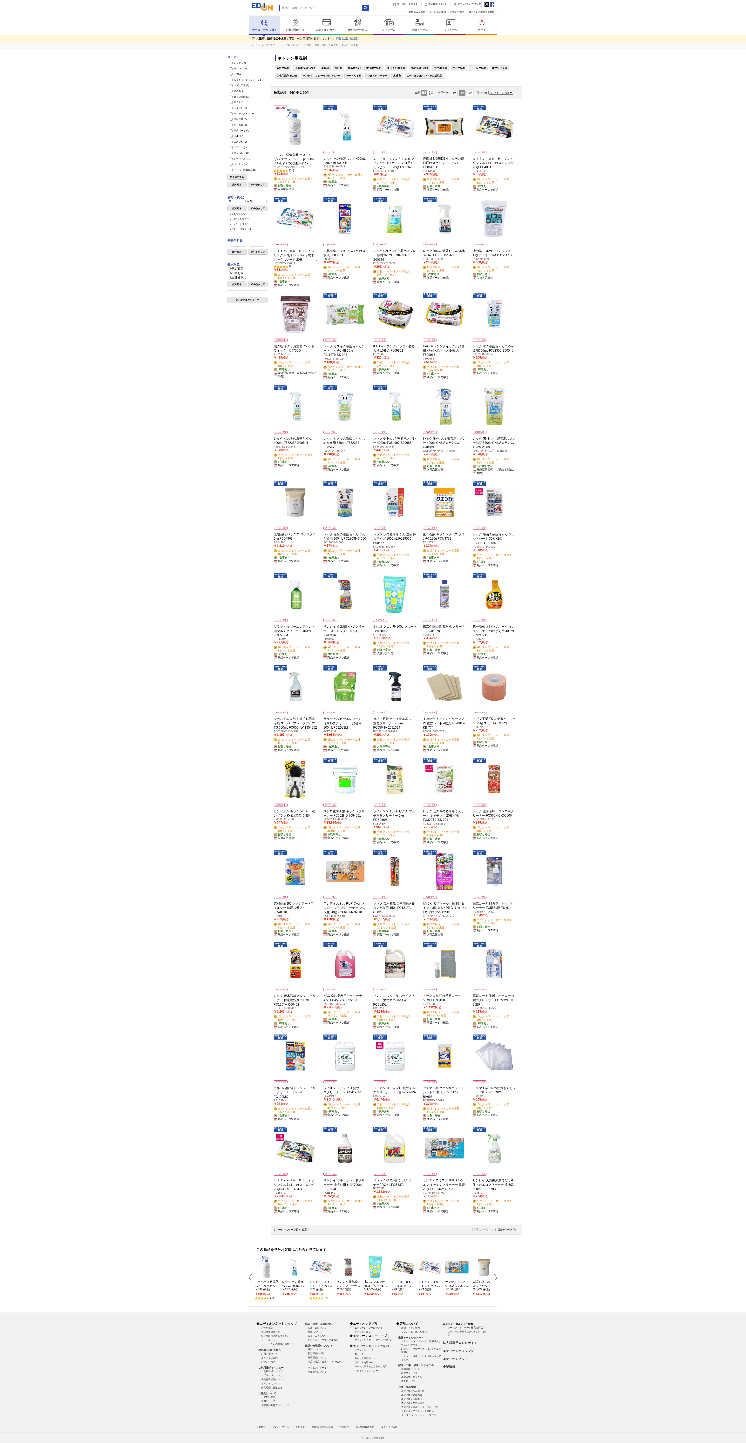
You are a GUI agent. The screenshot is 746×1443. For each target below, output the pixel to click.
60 (462, 92)
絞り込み (237, 184)
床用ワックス (499, 67)
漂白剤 (338, 67)
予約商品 (237, 268)
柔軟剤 (325, 67)
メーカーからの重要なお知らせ (277, 1344)
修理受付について (317, 1357)
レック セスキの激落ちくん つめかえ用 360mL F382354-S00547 (344, 443)
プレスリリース (281, 1427)
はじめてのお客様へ (269, 1349)
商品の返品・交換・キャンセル (324, 1361)
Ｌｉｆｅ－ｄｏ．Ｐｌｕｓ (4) (249, 79)
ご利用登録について (271, 1371)
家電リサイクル (409, 1373)
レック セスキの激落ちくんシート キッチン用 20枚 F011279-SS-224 (344, 351)
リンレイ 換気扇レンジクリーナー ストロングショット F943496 (344, 631)
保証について (315, 1349)
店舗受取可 (239, 277)
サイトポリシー (269, 1340)
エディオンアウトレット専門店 (417, 1411)
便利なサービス (357, 29)
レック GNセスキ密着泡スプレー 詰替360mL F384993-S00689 (394, 255)
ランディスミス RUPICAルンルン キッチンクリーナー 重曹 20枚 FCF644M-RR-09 (444, 1185)
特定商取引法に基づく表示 (275, 1336)
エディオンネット (455, 1358)
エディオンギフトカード (367, 1370)
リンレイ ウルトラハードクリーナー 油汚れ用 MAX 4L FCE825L (393, 1000)
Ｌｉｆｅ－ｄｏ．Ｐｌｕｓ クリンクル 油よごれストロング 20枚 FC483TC (493, 163)
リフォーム (389, 29)
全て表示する (237, 176)
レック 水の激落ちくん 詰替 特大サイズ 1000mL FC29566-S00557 (394, 539)
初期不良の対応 (316, 1353)
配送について (315, 1331)
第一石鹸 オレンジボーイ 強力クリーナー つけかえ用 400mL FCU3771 (494, 631)
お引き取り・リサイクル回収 (323, 1339)
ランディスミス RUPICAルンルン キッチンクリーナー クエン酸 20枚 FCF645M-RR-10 (344, 908)
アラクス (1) (240, 147)
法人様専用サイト (437, 4)
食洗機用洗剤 (373, 67)
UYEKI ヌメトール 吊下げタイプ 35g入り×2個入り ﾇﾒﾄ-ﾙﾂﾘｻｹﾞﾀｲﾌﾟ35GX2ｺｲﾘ (444, 908)
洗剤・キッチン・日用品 (298, 45)
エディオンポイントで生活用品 (424, 75)
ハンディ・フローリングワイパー (322, 75)
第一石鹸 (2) (240, 125)
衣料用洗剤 (283, 67)
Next (494, 1278)
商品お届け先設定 (347, 38)
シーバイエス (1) (242, 158)
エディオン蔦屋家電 (411, 1394)
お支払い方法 (268, 1397)
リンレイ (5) (240, 68)
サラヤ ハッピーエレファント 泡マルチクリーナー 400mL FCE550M (294, 631)
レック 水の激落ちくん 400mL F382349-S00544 (293, 1285)
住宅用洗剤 (440, 67)
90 (470, 92)
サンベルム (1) (241, 153)
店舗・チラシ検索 (410, 1327)
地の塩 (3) (238, 91)
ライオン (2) (240, 108)
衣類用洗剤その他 (305, 67)
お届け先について (317, 1327)
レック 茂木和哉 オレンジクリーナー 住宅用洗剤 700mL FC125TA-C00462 (295, 1000)
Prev (252, 1278)
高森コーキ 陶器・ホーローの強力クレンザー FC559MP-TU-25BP (494, 1000)
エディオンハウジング (469, 4)
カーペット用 (354, 75)
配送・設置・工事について (320, 1323)
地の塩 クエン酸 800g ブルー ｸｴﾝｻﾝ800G (375, 1285)
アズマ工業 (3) (241, 85)
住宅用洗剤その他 (287, 75)
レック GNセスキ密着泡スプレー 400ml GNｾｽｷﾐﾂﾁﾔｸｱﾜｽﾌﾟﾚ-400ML (444, 443)
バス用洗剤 (459, 67)
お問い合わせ (457, 11)
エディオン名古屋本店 (412, 1403)
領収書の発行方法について (275, 1405)
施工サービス (408, 1381)
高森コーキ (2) (241, 130)
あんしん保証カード (365, 1358)
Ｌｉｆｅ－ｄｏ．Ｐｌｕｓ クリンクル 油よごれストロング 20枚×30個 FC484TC (294, 1185)
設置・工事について (318, 1335)
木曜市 (397, 75)
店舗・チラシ (420, 29)
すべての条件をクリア (247, 300)
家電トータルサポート (411, 1337)
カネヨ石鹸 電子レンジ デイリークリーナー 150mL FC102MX (295, 1092)
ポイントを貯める (364, 1362)
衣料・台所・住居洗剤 (326, 45)
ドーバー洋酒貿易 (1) (244, 170)
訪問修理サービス (410, 1369)
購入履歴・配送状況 (271, 1387)
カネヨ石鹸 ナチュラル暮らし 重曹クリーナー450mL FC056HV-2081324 (393, 723)
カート (482, 25)
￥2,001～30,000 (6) (240, 229)
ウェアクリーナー (377, 75)
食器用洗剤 (354, 67)
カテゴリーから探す (264, 29)
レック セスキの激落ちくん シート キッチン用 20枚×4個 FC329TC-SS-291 (444, 816)
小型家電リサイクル (411, 1377)
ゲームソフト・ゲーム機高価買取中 (466, 1327)
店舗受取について (317, 1371)
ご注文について (267, 1393)
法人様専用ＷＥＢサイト (460, 1343)
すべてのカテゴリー (271, 45)
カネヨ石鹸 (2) (241, 96)
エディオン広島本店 (411, 1399)
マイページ (451, 29)
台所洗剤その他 (419, 67)
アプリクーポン (363, 1332)
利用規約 (300, 1427)
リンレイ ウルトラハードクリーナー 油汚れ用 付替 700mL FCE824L (344, 1185)
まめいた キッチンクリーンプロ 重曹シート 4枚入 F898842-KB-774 (444, 723)
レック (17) (239, 63)
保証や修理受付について (319, 1345)
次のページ (505, 1229)
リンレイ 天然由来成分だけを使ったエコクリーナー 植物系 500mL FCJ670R (493, 1185)
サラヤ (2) (238, 102)
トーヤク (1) (240, 164)
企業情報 (449, 1366)
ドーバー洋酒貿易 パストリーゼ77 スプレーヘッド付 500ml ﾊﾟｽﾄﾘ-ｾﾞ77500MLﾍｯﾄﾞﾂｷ (294, 159)
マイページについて (271, 1375)
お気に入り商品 (417, 11)
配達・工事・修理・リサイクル (416, 1365)
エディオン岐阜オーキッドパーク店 (419, 1407)
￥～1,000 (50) (237, 214)
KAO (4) (237, 74)
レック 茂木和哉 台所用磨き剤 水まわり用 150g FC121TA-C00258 (394, 908)
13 (291, 170)
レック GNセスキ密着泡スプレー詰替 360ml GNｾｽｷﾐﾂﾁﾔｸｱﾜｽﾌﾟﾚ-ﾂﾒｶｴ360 (494, 443)
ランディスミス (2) (243, 113)
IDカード (359, 1354)
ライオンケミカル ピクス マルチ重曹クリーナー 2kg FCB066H (394, 816)
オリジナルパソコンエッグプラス (418, 1415)
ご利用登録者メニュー (271, 1367)
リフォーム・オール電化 (414, 1332)
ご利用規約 (267, 1327)
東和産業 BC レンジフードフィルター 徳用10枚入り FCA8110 (294, 908)
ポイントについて (270, 1383)
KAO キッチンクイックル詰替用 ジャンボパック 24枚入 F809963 (444, 351)
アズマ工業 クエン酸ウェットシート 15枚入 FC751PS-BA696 (443, 1092)
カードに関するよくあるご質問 (371, 1366)
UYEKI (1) (238, 136)
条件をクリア (258, 184)
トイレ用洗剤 (478, 67)
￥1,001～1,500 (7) (239, 219)
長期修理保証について (273, 1379)
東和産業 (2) (240, 119)
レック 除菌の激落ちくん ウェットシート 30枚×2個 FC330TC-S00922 (494, 539)
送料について (268, 1401)
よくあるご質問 (438, 11)
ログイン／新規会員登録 (481, 11)
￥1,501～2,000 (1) (239, 224)
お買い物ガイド (295, 29)
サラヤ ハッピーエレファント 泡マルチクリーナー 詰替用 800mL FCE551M (344, 723)
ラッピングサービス (318, 1367)
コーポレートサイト (407, 4)
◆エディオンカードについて (370, 1346)
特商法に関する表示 (322, 1427)
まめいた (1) (240, 141)
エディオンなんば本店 (412, 1390)
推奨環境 (344, 1427)
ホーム (254, 45)
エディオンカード (326, 29)
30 (454, 92)
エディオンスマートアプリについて (373, 1340)
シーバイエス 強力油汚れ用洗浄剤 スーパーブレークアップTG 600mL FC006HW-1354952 (295, 723)
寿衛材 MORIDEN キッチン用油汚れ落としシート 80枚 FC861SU (443, 163)
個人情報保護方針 (270, 1332)
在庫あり (237, 273)
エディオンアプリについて (369, 1327)
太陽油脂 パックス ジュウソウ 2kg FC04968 (483, 1285)
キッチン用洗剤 (350, 45)
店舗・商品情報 (407, 1387)
